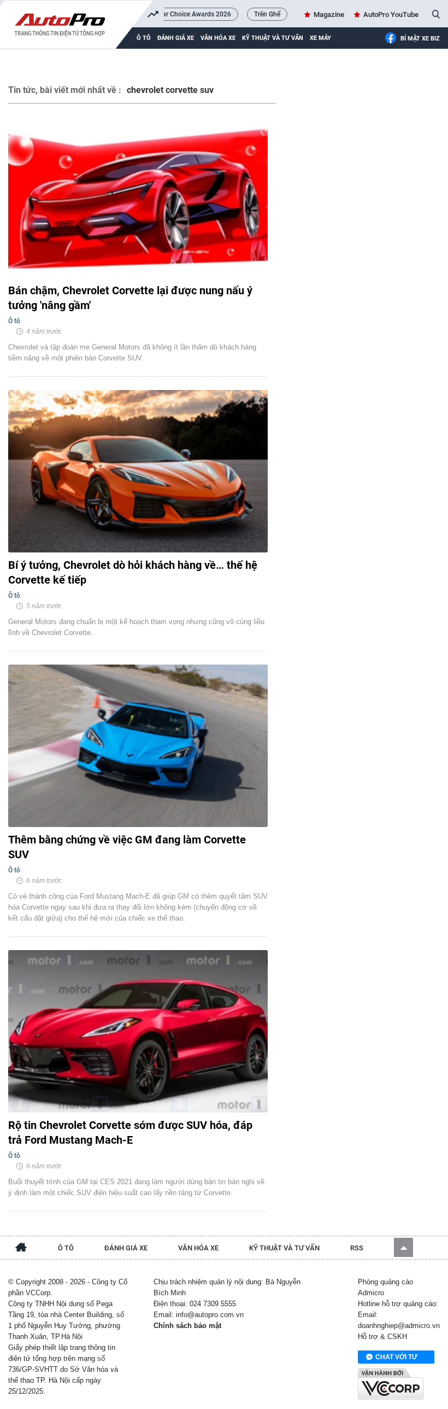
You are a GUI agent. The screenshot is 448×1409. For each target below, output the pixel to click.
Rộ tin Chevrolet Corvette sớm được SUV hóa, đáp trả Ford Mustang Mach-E (130, 1132)
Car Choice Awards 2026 (194, 14)
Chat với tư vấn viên (396, 1358)
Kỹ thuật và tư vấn (272, 38)
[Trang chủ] (21, 1249)
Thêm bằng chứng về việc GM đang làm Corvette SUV (127, 847)
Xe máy (320, 38)
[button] (403, 1247)
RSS (356, 1248)
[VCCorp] (390, 1384)
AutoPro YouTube (390, 14)
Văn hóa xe (218, 38)
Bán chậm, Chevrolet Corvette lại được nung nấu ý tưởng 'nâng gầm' (130, 298)
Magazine (329, 14)
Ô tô (66, 1248)
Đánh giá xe (175, 38)
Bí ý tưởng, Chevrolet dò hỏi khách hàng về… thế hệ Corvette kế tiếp (132, 572)
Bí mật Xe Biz (420, 38)
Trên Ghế (267, 14)
